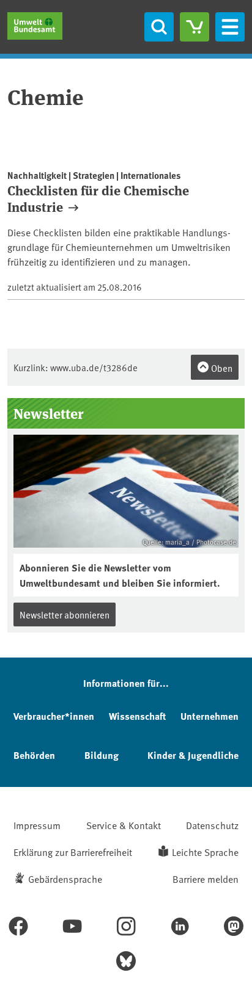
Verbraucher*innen (53, 716)
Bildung (101, 755)
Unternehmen (209, 716)
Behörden (34, 755)
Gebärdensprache (65, 878)
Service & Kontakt (123, 825)
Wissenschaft (137, 716)
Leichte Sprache (205, 851)
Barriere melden (205, 878)
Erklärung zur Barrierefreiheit (72, 851)
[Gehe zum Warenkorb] (194, 27)
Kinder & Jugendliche (193, 755)
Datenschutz (212, 825)
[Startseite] (34, 26)
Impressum (37, 825)
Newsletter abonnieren (64, 614)
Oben (220, 367)
